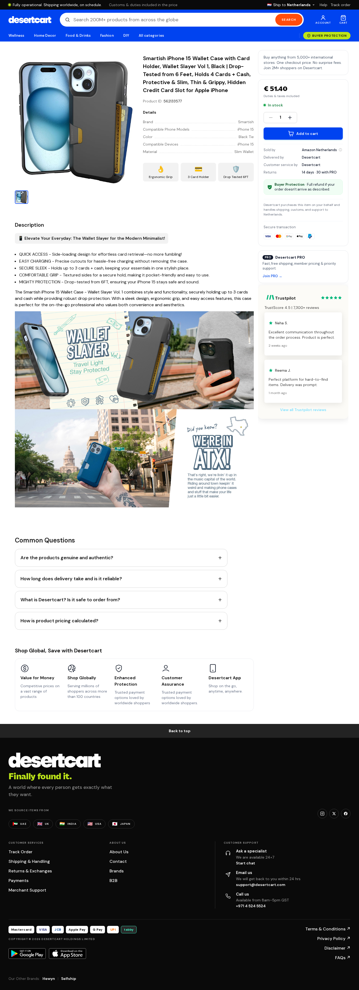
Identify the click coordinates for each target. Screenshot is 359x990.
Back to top (180, 730)
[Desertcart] (30, 19)
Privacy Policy (333, 938)
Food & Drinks (78, 35)
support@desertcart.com (260, 884)
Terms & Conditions (327, 929)
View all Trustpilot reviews (303, 409)
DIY (126, 35)
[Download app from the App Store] (67, 953)
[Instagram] (322, 813)
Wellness (16, 35)
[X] (334, 813)
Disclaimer (337, 948)
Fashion (106, 35)
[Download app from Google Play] (27, 953)
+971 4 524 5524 (251, 906)
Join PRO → (272, 276)
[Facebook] (345, 813)
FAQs (342, 957)
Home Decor (45, 35)
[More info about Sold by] (340, 149)
